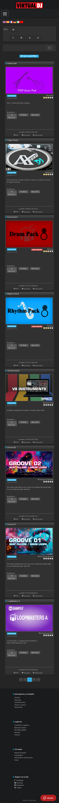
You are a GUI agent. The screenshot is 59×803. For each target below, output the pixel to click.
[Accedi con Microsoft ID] (21, 38)
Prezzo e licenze (20, 705)
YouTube (19, 783)
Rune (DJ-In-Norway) (46, 479)
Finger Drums (12, 140)
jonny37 (50, 95)
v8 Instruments (13, 371)
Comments (26, 135)
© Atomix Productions (29, 800)
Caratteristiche (19, 702)
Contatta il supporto (21, 725)
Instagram (20, 785)
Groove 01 (11, 524)
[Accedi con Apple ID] (29, 38)
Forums (17, 735)
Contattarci (18, 755)
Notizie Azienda (20, 753)
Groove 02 (11, 448)
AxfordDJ (50, 172)
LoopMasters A (13, 601)
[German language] (14, 22)
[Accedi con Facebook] (13, 38)
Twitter (18, 788)
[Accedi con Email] (13, 30)
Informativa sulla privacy (23, 758)
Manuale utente (20, 728)
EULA (16, 760)
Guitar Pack (12, 63)
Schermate (18, 707)
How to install (38, 135)
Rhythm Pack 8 (13, 294)
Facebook (19, 780)
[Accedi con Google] (38, 38)
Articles (17, 732)
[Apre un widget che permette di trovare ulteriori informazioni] (48, 798)
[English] (4, 22)
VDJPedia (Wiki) (20, 730)
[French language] (11, 22)
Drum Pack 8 (12, 217)
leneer (51, 249)
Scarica (17, 698)
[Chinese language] (21, 22)
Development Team (46, 633)
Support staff (49, 402)
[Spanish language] (7, 22)
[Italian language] (18, 22)
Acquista (17, 700)
